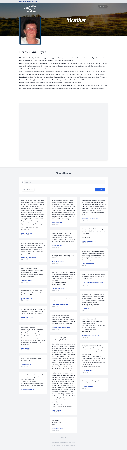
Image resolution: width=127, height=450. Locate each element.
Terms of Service (68, 442)
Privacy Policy (58, 442)
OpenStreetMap (65, 445)
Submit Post (100, 190)
